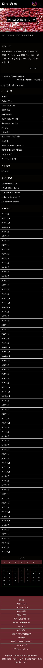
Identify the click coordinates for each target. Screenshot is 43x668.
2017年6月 (5, 538)
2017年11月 (6, 516)
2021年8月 (5, 365)
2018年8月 (5, 481)
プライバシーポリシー (10, 159)
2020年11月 (6, 392)
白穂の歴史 (6, 132)
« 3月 (3, 557)
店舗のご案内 (7, 101)
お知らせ (11, 35)
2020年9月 (5, 401)
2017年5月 (5, 543)
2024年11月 (6, 223)
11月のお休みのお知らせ (11, 197)
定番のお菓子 (7, 114)
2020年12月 (6, 387)
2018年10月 (6, 472)
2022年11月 (6, 303)
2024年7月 (5, 236)
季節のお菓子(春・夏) (10, 119)
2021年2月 (5, 383)
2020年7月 (5, 410)
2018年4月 (5, 498)
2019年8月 (5, 432)
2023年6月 (5, 272)
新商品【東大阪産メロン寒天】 (29, 80)
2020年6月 (5, 414)
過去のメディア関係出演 (11, 137)
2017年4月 (5, 547)
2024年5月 (5, 245)
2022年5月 (5, 325)
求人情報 (5, 141)
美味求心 (5, 128)
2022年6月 (5, 321)
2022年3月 (5, 334)
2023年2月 (5, 289)
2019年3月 (5, 449)
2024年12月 (6, 218)
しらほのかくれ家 (8, 105)
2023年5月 (5, 276)
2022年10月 (6, 307)
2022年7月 (5, 316)
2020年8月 (5, 405)
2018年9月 (5, 476)
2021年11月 (6, 352)
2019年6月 (5, 441)
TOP (3, 35)
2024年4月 (5, 249)
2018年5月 (5, 494)
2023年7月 (5, 267)
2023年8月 (5, 263)
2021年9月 (5, 361)
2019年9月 (5, 427)
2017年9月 (5, 525)
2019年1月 (5, 458)
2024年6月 (5, 241)
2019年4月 (5, 445)
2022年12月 (6, 298)
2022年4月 (5, 329)
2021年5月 (5, 369)
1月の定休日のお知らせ (10, 188)
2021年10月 (6, 356)
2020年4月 (5, 418)
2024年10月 (6, 227)
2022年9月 (5, 312)
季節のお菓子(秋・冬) (10, 123)
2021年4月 (5, 374)
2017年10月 (6, 521)
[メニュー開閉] (39, 4)
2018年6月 (5, 490)
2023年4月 (5, 280)
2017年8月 (5, 530)
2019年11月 (6, 423)
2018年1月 (5, 507)
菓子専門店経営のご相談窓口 (12, 145)
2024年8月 (5, 232)
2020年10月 (6, 396)
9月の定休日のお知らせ (10, 201)
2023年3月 (5, 285)
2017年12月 (6, 512)
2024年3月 (5, 254)
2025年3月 (5, 214)
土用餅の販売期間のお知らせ (13, 76)
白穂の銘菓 (6, 110)
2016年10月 (6, 552)
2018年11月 (6, 467)
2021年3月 (5, 378)
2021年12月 (6, 347)
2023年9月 (5, 258)
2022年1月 (5, 343)
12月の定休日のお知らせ (11, 192)
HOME (4, 97)
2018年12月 (6, 463)
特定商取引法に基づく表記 (12, 150)
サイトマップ (7, 154)
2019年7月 (5, 436)
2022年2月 (5, 338)
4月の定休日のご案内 (9, 184)
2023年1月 (5, 294)
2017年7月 (5, 534)
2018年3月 (5, 503)
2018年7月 (5, 485)
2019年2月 (5, 454)
